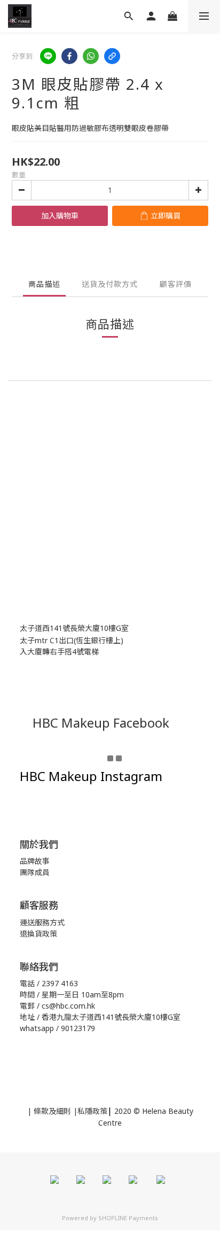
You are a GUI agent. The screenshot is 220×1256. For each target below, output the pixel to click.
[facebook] (69, 56)
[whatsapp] (91, 56)
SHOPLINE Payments (128, 1218)
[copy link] (112, 56)
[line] (48, 56)
